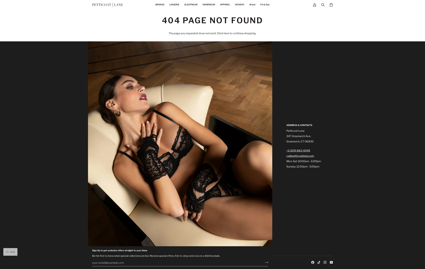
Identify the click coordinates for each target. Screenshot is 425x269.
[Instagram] (325, 262)
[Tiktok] (319, 262)
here (226, 33)
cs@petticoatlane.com (300, 156)
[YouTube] (331, 262)
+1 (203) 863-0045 (298, 150)
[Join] (265, 262)
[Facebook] (312, 262)
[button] (160, 4)
